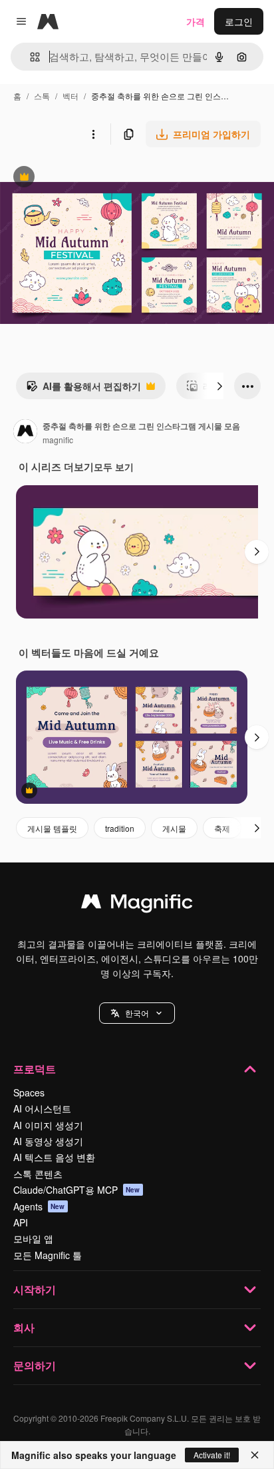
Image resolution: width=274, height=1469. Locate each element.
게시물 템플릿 (52, 828)
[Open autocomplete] (29, 57)
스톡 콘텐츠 (38, 1173)
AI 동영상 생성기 (48, 1141)
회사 (24, 1327)
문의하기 (34, 1365)
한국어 (137, 1012)
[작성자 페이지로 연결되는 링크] (25, 432)
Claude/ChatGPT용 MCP (76, 1189)
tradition (119, 828)
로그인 (239, 21)
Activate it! (212, 1454)
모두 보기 (114, 466)
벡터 (70, 95)
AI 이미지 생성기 (48, 1125)
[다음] (219, 386)
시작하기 (34, 1289)
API (20, 1222)
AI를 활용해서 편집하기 (83, 389)
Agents (39, 1206)
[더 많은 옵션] (93, 134)
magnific (58, 439)
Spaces (29, 1092)
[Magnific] (137, 904)
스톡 (42, 95)
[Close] (255, 1455)
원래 (76, 178)
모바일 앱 (33, 1238)
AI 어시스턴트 (42, 1108)
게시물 (174, 828)
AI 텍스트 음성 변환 (54, 1157)
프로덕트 (34, 1068)
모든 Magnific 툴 (47, 1255)
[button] (137, 1013)
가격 (195, 21)
